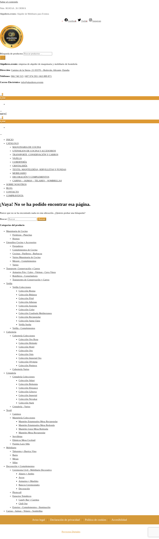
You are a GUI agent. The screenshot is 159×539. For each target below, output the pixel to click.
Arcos (21, 477)
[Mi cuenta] (1, 110)
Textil (9, 410)
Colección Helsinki (28, 343)
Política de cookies (95, 519)
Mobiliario (19, 173)
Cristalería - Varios (21, 406)
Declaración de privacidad (65, 519)
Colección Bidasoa (28, 294)
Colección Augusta (28, 306)
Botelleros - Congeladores (25, 276)
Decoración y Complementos (30, 177)
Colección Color (26, 309)
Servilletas (17, 436)
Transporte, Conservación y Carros (35, 154)
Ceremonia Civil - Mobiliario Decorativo (32, 470)
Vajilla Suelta (25, 324)
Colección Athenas (28, 302)
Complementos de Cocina (24, 250)
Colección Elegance (28, 388)
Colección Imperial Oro (30, 358)
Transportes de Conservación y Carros (30, 279)
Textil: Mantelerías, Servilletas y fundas (39, 169)
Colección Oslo (26, 354)
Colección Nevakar (28, 399)
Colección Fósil (26, 298)
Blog (9, 188)
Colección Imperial (28, 395)
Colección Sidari (27, 380)
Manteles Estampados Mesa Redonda (37, 425)
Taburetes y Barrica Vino (24, 451)
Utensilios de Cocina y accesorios (34, 151)
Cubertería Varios (20, 369)
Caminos (16, 414)
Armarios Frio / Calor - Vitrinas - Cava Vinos (34, 272)
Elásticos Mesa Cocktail (23, 440)
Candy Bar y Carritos (29, 500)
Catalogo (12, 143)
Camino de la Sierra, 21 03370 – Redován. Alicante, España (40, 70)
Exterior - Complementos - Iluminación (31, 507)
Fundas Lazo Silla (21, 444)
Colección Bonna (27, 291)
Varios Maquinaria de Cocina (26, 257)
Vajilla (17, 158)
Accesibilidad (119, 519)
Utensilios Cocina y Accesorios (21, 242)
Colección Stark (26, 403)
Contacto (12, 192)
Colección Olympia (28, 362)
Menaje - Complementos (24, 261)
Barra (15, 455)
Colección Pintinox (28, 365)
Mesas (15, 459)
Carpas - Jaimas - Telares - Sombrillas (24, 511)
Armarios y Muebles (28, 481)
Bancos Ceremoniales (29, 485)
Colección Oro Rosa (28, 339)
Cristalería (19, 165)
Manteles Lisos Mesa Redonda (33, 429)
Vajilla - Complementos (23, 328)
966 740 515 (17, 76)
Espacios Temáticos (21, 496)
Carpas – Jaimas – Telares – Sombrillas (37, 180)
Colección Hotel (26, 347)
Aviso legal (38, 519)
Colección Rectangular (30, 317)
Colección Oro (26, 350)
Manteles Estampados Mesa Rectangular (38, 421)
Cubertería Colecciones (23, 335)
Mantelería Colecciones (23, 417)
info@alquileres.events (32, 82)
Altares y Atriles (26, 473)
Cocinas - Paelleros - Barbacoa (27, 253)
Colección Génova (28, 391)
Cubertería (19, 162)
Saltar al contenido (9, 2)
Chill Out (23, 503)
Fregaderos (17, 246)
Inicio (10, 139)
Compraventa (14, 195)
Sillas (15, 462)
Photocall (16, 492)
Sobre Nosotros (16, 184)
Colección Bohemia (28, 384)
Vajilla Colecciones (21, 287)
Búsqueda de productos (11, 53)
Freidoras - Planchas (22, 235)
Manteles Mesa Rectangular (32, 432)
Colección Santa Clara (29, 320)
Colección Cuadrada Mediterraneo (35, 313)
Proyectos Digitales (71, 531)
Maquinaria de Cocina (26, 147)
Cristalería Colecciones (23, 376)
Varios (15, 265)
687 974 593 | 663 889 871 (38, 76)
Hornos (16, 238)
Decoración (24, 488)
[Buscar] (2, 58)
